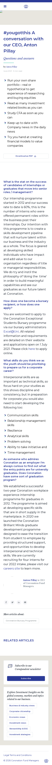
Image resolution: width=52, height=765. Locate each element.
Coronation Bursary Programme (21, 621)
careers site (11, 568)
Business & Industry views (22, 705)
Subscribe (26, 678)
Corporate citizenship (19, 711)
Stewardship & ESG (18, 729)
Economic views (17, 717)
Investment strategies (19, 734)
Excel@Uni (11, 331)
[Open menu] (5, 6)
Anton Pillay (11, 67)
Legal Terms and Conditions (17, 755)
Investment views (17, 723)
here (31, 349)
